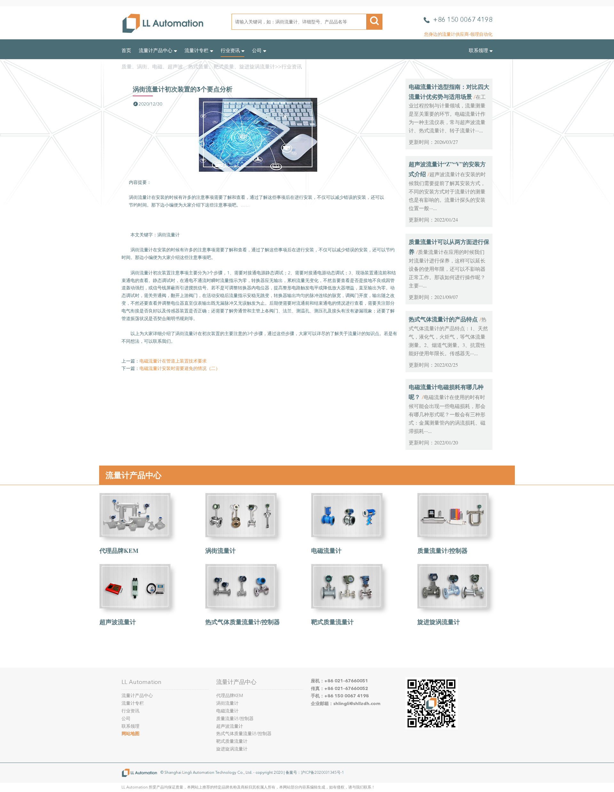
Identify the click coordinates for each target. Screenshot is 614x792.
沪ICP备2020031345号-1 (322, 772)
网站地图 (130, 733)
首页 (126, 50)
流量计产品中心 (155, 50)
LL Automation (141, 682)
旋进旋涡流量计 (438, 621)
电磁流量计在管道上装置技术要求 (173, 361)
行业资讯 (230, 50)
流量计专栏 (197, 50)
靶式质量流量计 (332, 621)
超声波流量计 (117, 621)
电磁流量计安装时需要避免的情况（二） (179, 368)
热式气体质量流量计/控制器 (242, 621)
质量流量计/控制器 (442, 550)
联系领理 (478, 50)
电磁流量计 (326, 550)
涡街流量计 (220, 550)
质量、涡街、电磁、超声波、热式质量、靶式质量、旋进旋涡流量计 (198, 67)
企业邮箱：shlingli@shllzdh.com (346, 703)
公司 (257, 50)
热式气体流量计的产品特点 (443, 319)
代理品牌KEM (118, 550)
